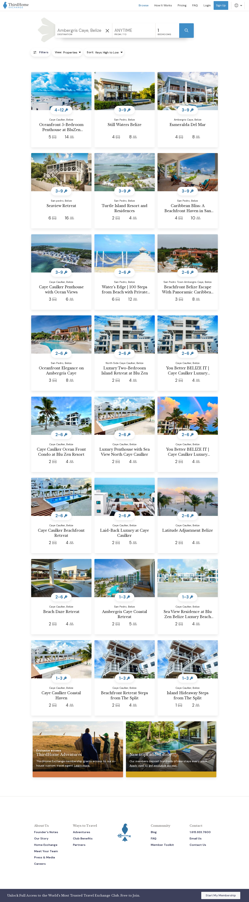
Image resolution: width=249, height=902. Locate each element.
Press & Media (44, 857)
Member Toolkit (162, 845)
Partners (79, 845)
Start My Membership (221, 895)
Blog (154, 832)
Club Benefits (83, 838)
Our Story (41, 838)
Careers (40, 864)
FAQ (153, 838)
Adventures (81, 832)
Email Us (196, 838)
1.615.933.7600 (200, 832)
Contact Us (198, 845)
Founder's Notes (46, 832)
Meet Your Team (46, 851)
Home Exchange (45, 845)
